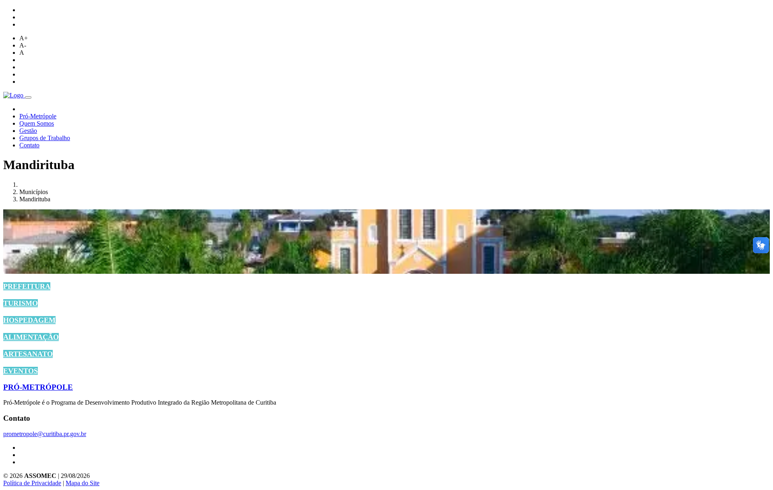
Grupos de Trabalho (44, 137)
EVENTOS (20, 371)
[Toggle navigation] (28, 97)
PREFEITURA (26, 286)
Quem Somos (36, 123)
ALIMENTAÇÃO (31, 337)
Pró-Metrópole (37, 116)
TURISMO (20, 303)
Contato (29, 145)
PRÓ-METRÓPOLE (38, 387)
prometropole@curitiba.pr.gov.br (44, 433)
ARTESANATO (28, 354)
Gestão (28, 130)
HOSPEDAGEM (29, 320)
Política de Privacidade (32, 483)
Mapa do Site (82, 483)
